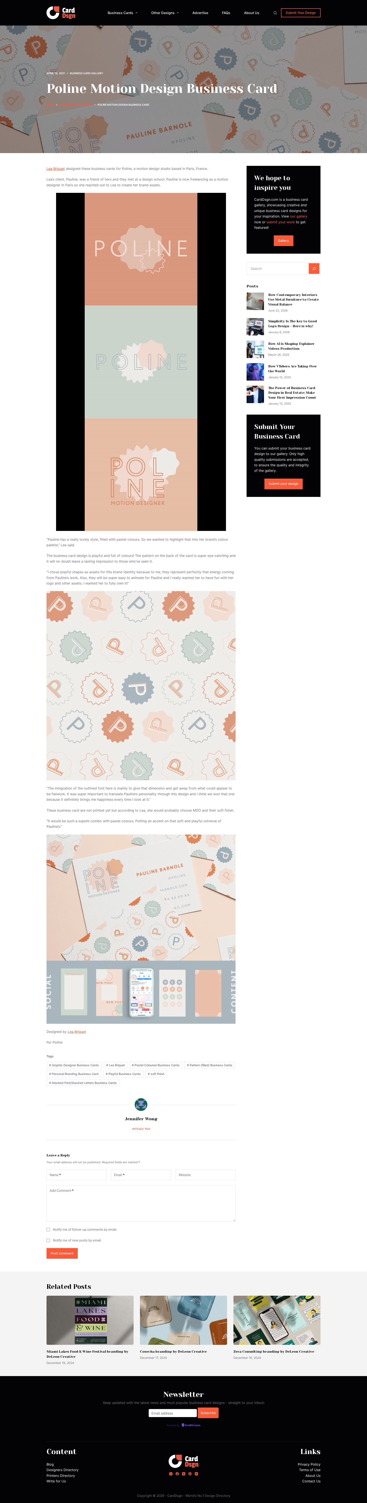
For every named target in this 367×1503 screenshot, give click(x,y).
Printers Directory (61, 1475)
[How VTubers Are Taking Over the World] (255, 372)
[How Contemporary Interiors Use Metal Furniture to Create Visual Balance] (255, 301)
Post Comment (62, 1253)
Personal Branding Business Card (74, 1074)
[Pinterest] (190, 1473)
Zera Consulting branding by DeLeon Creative (273, 1351)
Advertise (200, 13)
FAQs (226, 13)
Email (119, 1175)
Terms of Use (309, 1470)
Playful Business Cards (123, 1074)
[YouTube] (196, 1473)
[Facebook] (177, 1473)
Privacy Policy (309, 1464)
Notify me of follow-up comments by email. (85, 1229)
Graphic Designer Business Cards (74, 1065)
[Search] (275, 12)
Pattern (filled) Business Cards (209, 1065)
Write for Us (56, 1481)
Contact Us (311, 1481)
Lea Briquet (56, 168)
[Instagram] (170, 1473)
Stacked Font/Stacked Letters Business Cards (83, 1083)
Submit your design (283, 484)
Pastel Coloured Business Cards (156, 1065)
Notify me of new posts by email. (77, 1240)
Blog (50, 1464)
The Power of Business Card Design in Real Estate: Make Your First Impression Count (292, 393)
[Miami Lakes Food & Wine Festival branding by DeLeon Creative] (90, 1320)
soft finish (156, 1074)
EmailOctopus (192, 1425)
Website (185, 1175)
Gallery (283, 241)
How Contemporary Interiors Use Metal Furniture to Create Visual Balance (293, 299)
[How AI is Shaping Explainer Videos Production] (255, 349)
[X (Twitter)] (183, 1473)
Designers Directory (63, 1470)
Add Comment (61, 1191)
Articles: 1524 (141, 1128)
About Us (251, 13)
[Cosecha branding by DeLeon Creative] (183, 1320)
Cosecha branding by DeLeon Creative (173, 1351)
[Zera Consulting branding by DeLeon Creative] (276, 1320)
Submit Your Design (301, 13)
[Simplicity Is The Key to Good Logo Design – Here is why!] (255, 327)
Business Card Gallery (86, 73)
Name (55, 1175)
